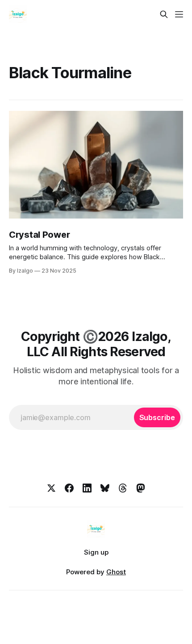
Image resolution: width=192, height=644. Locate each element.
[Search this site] (164, 14)
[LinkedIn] (87, 488)
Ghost (116, 572)
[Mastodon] (140, 488)
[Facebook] (69, 488)
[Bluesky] (104, 488)
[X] (51, 488)
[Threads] (122, 488)
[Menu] (179, 14)
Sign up (96, 552)
